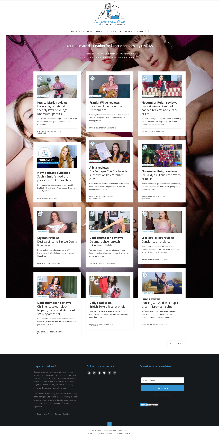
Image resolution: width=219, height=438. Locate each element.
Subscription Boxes (106, 197)
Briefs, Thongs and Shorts (47, 132)
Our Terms (48, 414)
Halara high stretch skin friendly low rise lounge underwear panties (52, 108)
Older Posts (176, 344)
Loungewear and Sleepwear (151, 197)
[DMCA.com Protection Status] (149, 406)
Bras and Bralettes (96, 128)
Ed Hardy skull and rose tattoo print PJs (161, 175)
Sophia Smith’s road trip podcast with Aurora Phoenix (56, 176)
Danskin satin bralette (158, 240)
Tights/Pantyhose (95, 263)
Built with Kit (162, 395)
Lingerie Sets (146, 132)
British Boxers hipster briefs (107, 305)
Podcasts (40, 198)
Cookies (66, 414)
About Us (100, 31)
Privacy (58, 414)
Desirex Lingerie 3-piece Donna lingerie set (57, 241)
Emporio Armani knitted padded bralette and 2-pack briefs (159, 108)
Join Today (37, 414)
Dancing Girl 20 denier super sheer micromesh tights (160, 303)
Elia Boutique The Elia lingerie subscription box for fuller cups (108, 173)
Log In (140, 31)
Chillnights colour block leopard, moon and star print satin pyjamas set (56, 308)
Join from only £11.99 (81, 31)
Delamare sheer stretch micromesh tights (106, 241)
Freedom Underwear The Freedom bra (105, 106)
